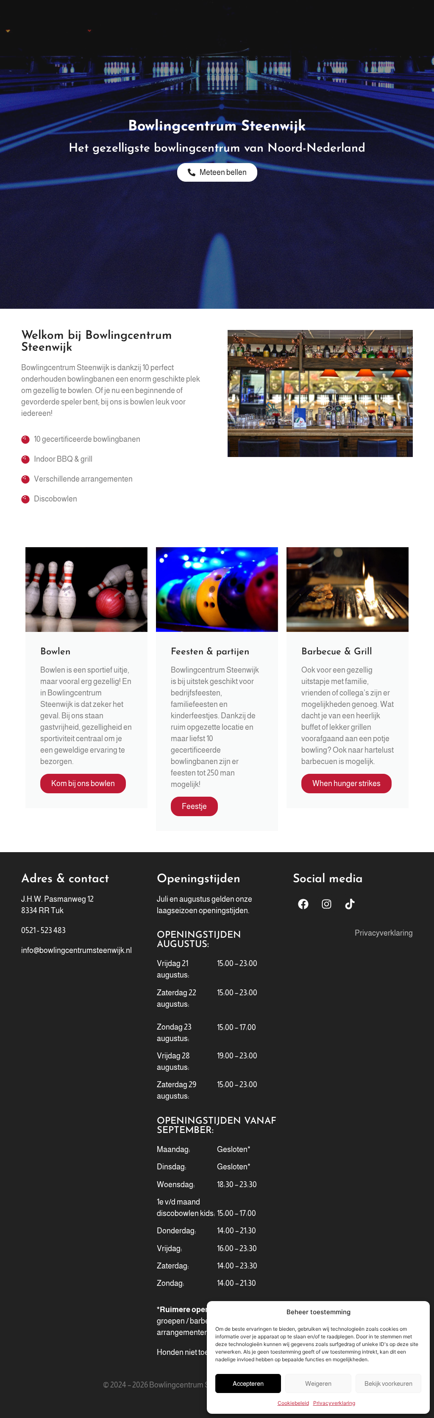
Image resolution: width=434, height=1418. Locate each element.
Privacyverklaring (334, 1403)
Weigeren (318, 1383)
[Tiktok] (350, 904)
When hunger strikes (346, 783)
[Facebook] (303, 904)
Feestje (194, 806)
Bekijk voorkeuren (388, 1383)
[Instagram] (326, 904)
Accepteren (248, 1383)
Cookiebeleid (293, 1403)
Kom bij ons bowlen (83, 783)
